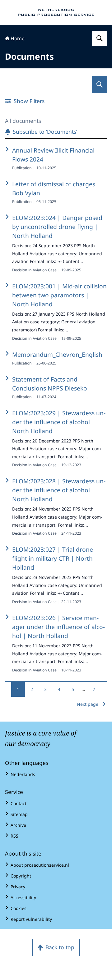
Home (18, 38)
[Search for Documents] (99, 84)
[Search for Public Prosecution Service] (99, 38)
